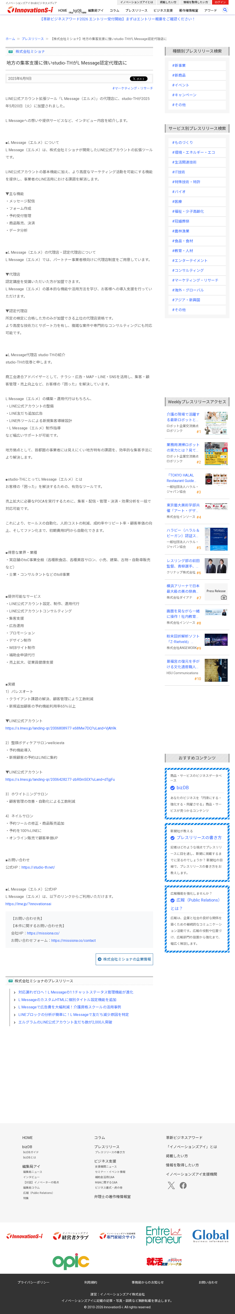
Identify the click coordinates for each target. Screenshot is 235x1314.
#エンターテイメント (190, 260)
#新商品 (179, 75)
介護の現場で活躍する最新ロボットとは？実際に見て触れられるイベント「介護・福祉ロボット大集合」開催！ (183, 417)
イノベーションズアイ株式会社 (122, 1294)
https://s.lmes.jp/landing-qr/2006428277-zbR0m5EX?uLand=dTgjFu (60, 779)
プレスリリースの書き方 (199, 837)
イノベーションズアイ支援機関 (191, 1174)
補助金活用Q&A (104, 1177)
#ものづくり (182, 142)
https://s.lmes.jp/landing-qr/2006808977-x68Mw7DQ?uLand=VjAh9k (61, 728)
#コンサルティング (188, 270)
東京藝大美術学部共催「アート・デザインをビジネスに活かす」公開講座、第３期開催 (183, 508)
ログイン (220, 2)
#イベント (180, 85)
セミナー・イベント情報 (110, 1172)
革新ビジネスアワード (184, 1138)
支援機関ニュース (106, 1166)
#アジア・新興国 (186, 300)
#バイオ (179, 192)
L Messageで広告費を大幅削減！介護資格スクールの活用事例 (69, 1007)
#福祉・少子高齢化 (188, 211)
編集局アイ (96, 10)
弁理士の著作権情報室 (112, 1197)
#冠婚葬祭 (180, 221)
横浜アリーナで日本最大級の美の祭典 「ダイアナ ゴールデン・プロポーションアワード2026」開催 (184, 589)
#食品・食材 (182, 241)
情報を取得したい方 (195, 2)
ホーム (10, 39)
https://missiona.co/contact (73, 940)
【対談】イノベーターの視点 (41, 1182)
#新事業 (179, 65)
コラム (114, 10)
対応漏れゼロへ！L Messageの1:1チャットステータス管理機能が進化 (75, 992)
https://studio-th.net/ (38, 867)
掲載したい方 (168, 2)
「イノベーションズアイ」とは (191, 1147)
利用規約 (90, 1282)
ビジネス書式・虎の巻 (109, 1187)
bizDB (77, 10)
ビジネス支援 (163, 10)
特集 (26, 1198)
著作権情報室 (188, 10)
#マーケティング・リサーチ (132, 88)
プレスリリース (136, 10)
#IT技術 (178, 172)
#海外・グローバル (188, 290)
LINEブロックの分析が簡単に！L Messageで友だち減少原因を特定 (73, 1014)
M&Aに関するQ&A (106, 1182)
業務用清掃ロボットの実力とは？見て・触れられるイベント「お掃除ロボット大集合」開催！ (183, 448)
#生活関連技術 (184, 162)
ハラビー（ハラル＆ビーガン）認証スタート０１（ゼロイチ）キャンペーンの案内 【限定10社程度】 (183, 533)
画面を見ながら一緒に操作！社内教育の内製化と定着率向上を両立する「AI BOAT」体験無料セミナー (183, 614)
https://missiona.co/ (43, 933)
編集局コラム (31, 1187)
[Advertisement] (79, 1069)
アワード (210, 10)
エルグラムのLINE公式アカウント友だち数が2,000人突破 (65, 1022)
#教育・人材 (182, 251)
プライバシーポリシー (33, 1282)
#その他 (179, 105)
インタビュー (31, 1177)
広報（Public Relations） (39, 1193)
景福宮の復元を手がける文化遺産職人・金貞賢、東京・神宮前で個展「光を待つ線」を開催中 (183, 664)
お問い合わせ (208, 1282)
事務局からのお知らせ (148, 1282)
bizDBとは (29, 1157)
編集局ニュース (32, 1172)
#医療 (177, 201)
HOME (62, 10)
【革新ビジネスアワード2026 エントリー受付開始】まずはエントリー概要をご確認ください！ (117, 19)
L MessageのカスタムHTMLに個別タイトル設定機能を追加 (67, 1000)
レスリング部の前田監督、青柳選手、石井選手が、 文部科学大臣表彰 (184, 564)
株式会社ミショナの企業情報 (127, 959)
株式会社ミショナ (30, 51)
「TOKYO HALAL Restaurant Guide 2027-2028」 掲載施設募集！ (183, 478)
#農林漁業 (180, 231)
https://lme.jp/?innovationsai (28, 904)
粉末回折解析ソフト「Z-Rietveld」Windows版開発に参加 (183, 639)
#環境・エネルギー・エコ (193, 152)
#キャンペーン (184, 95)
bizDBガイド (31, 1152)
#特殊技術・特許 (186, 182)
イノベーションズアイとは (136, 2)
